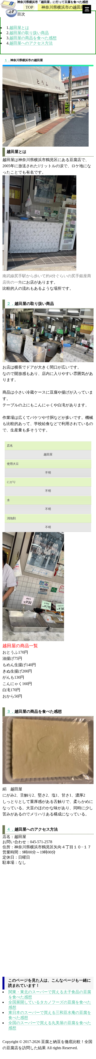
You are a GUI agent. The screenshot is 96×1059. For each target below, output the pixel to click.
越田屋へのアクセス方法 (31, 43)
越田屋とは (19, 28)
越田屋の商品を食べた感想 (33, 38)
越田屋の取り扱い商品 (29, 33)
